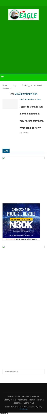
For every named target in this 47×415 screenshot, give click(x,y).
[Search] (44, 77)
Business (26, 396)
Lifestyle (8, 399)
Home (5, 86)
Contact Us (29, 403)
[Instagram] (18, 3)
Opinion (40, 399)
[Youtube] (25, 3)
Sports (31, 399)
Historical (17, 403)
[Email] (28, 3)
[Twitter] (15, 3)
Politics (35, 396)
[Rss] (35, 3)
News (17, 396)
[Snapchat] (32, 3)
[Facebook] (11, 3)
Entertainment (20, 399)
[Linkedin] (21, 3)
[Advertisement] (23, 47)
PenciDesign (24, 409)
